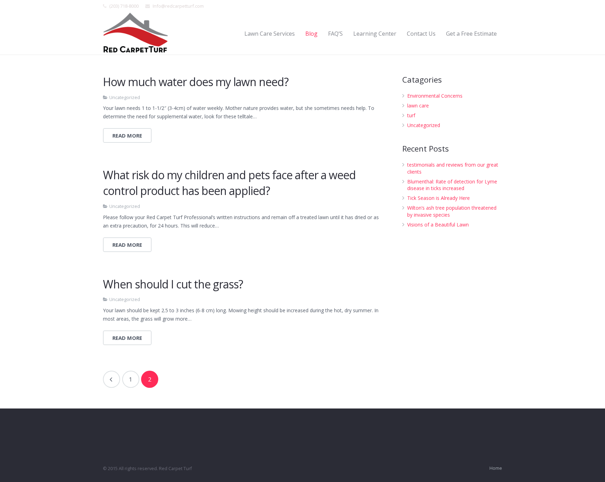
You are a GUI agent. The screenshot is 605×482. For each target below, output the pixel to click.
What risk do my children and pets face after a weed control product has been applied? (229, 182)
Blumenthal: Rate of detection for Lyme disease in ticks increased (452, 185)
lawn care (418, 105)
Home (495, 468)
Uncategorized (124, 97)
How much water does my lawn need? (195, 81)
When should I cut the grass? (173, 284)
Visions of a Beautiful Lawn (438, 224)
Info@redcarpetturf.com (178, 6)
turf (411, 115)
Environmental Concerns (435, 95)
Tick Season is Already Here (438, 198)
